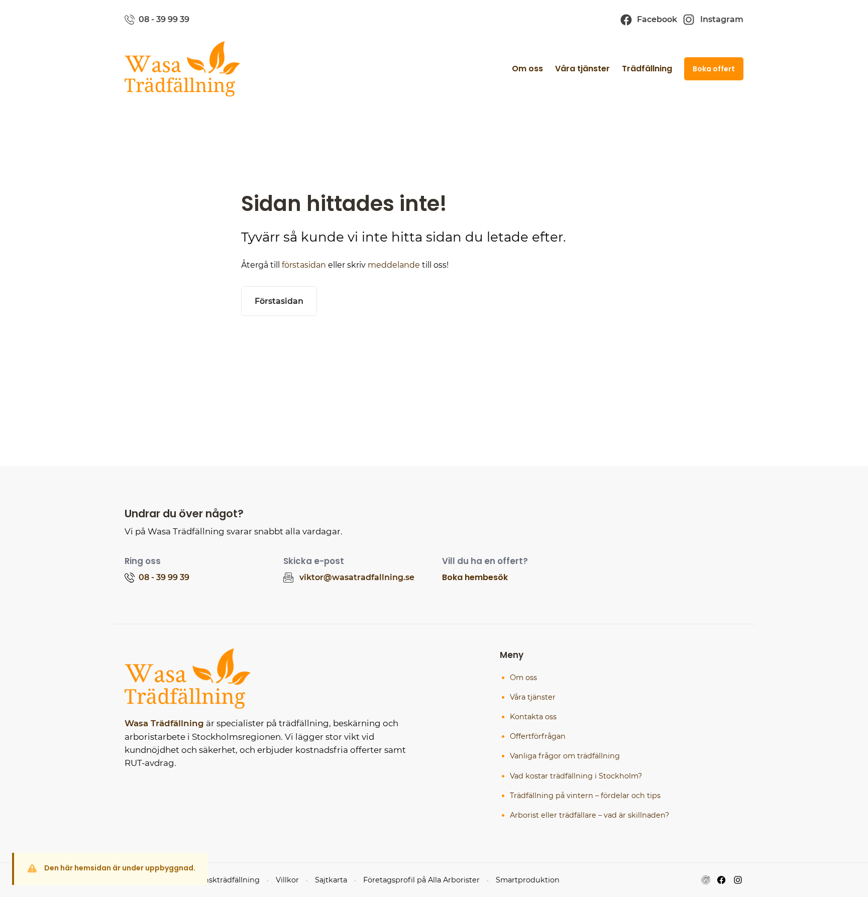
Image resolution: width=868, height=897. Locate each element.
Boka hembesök (475, 577)
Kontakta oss (533, 716)
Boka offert (714, 69)
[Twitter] (737, 879)
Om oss (527, 68)
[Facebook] (721, 880)
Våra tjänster (582, 68)
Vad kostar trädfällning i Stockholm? (576, 775)
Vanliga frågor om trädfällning (565, 755)
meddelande (394, 265)
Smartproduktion (528, 879)
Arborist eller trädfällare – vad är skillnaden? (589, 815)
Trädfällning (647, 68)
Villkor (287, 879)
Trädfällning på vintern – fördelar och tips (585, 795)
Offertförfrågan (538, 736)
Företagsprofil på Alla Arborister (421, 879)
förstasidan (304, 265)
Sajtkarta (331, 879)
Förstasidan (279, 301)
